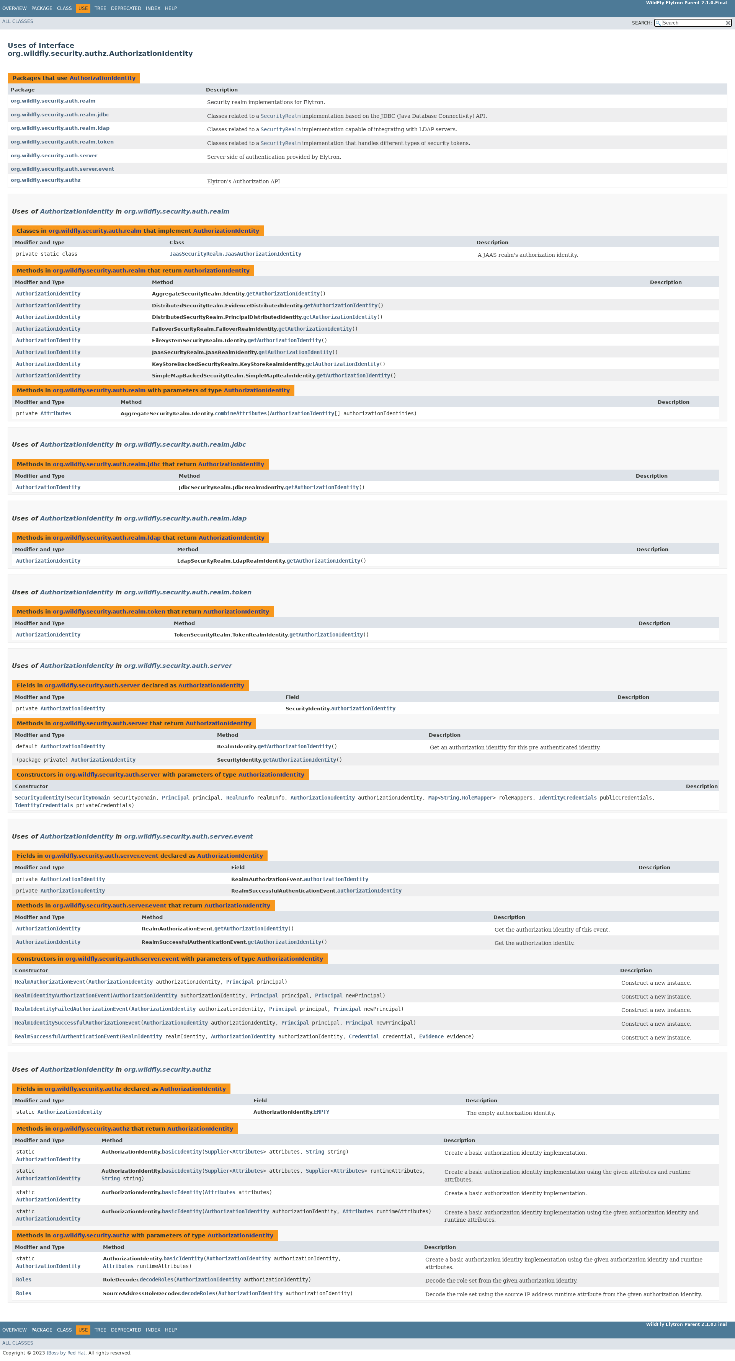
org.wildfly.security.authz (46, 180)
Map (433, 798)
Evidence (431, 1036)
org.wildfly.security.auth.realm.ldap (60, 128)
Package (41, 8)
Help (171, 8)
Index (153, 8)
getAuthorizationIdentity (283, 293)
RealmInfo (240, 798)
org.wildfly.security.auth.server (54, 155)
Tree (100, 8)
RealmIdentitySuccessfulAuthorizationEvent (77, 1023)
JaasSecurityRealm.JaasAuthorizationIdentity (235, 254)
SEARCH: (642, 23)
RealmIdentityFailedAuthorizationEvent (71, 1009)
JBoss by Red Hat (66, 1353)
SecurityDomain (88, 798)
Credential (364, 1036)
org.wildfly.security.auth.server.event (62, 169)
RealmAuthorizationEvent (50, 982)
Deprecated (126, 8)
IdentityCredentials (568, 798)
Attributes (56, 413)
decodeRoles (156, 1279)
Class (64, 8)
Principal (175, 798)
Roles (23, 1279)
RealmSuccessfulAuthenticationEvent (67, 1036)
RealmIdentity (142, 1036)
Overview (14, 8)
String (450, 798)
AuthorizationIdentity (103, 78)
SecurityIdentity (39, 798)
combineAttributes (241, 413)
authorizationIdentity (363, 708)
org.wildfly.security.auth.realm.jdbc (60, 114)
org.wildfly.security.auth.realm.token (62, 142)
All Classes (17, 21)
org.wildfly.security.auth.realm (53, 101)
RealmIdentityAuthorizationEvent (62, 995)
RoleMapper (477, 798)
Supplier (217, 1152)
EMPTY (321, 1112)
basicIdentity (182, 1152)
